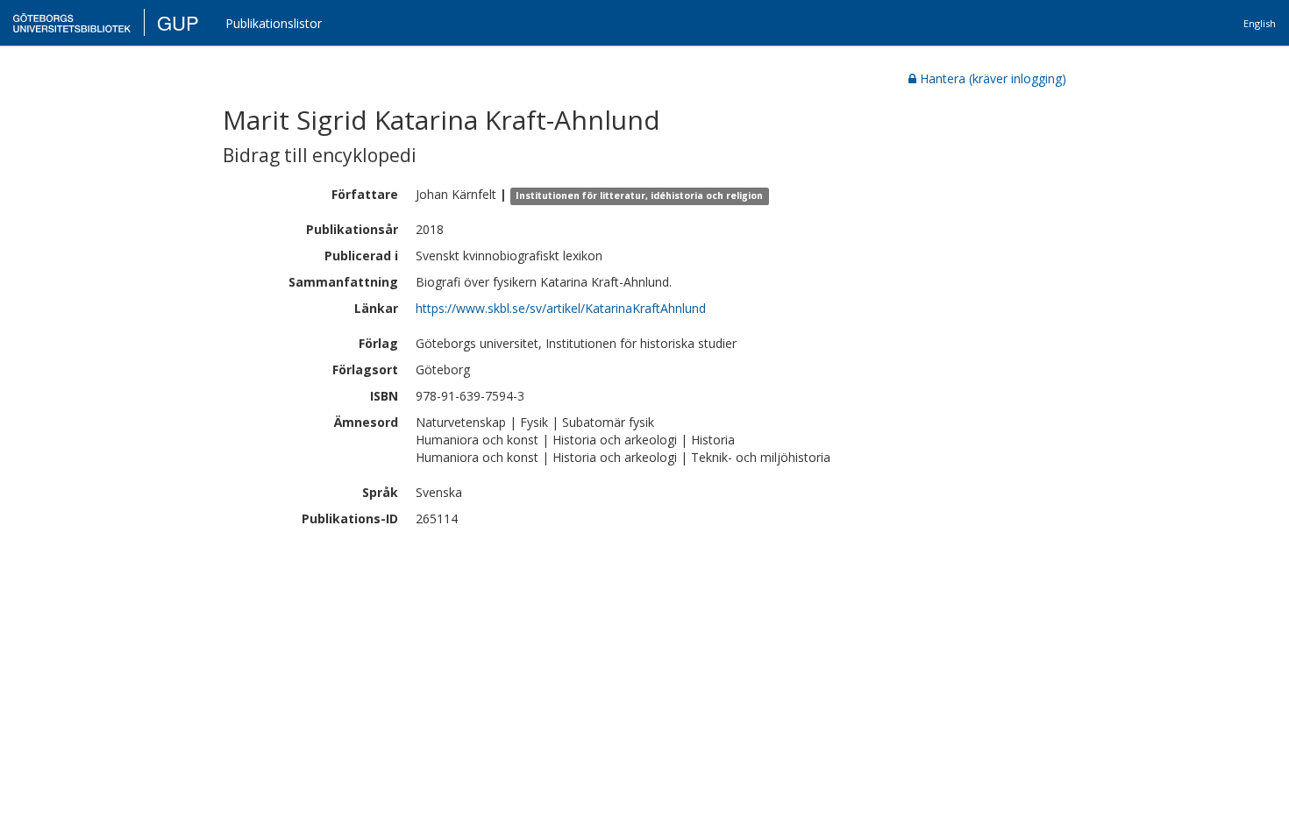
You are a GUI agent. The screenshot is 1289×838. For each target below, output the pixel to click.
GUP (178, 22)
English (1259, 23)
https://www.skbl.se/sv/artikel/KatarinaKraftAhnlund (561, 308)
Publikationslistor (273, 23)
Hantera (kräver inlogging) (993, 78)
